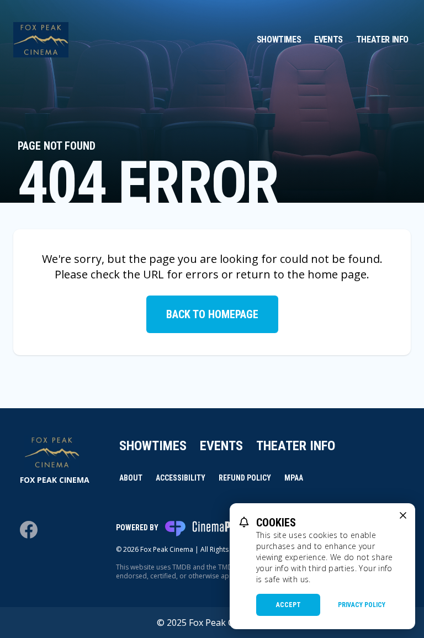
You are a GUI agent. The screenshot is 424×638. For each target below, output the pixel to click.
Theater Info (382, 39)
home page (337, 274)
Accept (288, 605)
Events (328, 39)
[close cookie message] (403, 515)
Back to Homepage (212, 314)
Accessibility (180, 477)
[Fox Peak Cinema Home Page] (41, 39)
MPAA (293, 477)
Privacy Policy (361, 605)
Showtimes (279, 39)
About (130, 477)
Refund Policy (245, 477)
